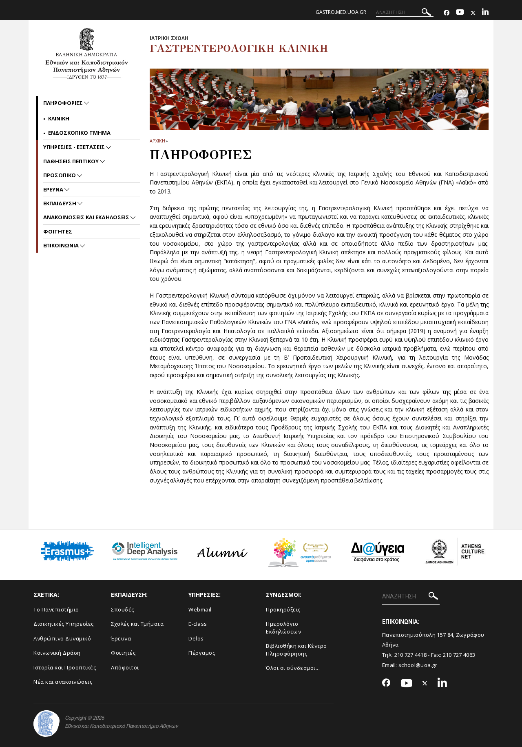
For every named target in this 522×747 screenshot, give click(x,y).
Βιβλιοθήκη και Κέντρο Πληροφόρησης (296, 649)
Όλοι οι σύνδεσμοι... (293, 667)
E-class (197, 623)
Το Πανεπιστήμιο (56, 609)
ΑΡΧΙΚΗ (157, 141)
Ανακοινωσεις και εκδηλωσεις (86, 217)
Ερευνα (53, 189)
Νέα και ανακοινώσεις (62, 681)
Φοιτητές (123, 652)
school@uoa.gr (417, 665)
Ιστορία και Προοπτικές (64, 667)
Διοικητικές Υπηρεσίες (63, 623)
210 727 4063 (459, 654)
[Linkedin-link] (485, 12)
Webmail (200, 609)
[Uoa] (46, 723)
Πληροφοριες (63, 103)
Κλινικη (58, 118)
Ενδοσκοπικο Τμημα (79, 132)
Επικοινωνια (61, 245)
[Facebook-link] (446, 12)
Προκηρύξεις (283, 609)
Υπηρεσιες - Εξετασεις (74, 147)
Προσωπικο (60, 175)
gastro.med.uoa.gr (341, 12)
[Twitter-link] (473, 12)
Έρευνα (121, 638)
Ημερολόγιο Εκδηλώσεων (283, 627)
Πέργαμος (201, 652)
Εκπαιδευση (60, 203)
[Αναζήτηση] (426, 13)
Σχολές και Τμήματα (137, 623)
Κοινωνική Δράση (57, 652)
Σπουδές (122, 609)
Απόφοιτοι (125, 667)
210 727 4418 (410, 654)
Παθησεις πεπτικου (71, 161)
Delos (196, 638)
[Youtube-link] (460, 12)
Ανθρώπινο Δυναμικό (62, 638)
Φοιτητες (57, 231)
